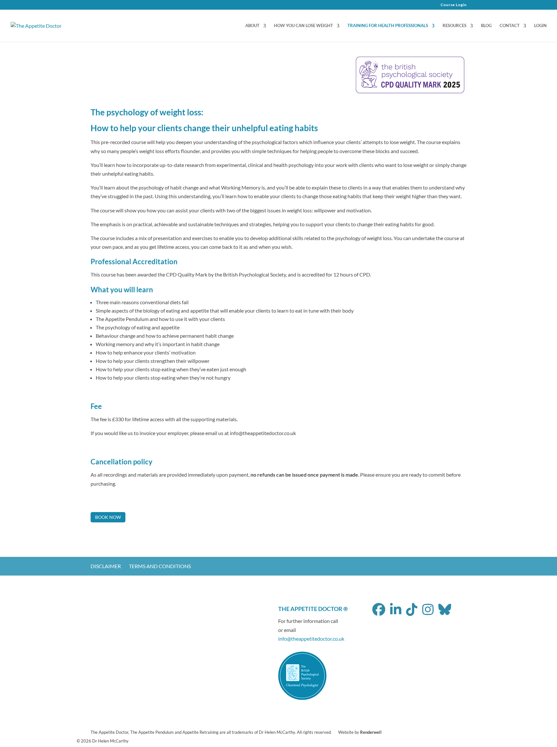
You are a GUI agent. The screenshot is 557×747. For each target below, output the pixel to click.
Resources (454, 25)
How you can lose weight (303, 25)
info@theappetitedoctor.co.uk (311, 638)
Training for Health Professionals (387, 25)
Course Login (454, 5)
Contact (510, 25)
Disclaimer (106, 566)
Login (540, 25)
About (252, 25)
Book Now (108, 517)
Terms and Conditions (160, 566)
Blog (486, 25)
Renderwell (371, 732)
